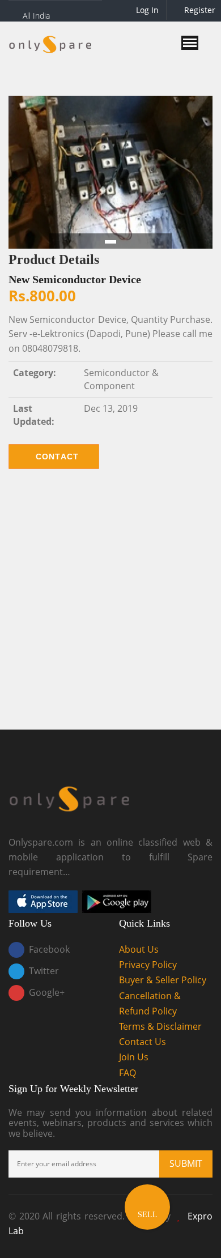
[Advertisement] (110, 607)
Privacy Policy (148, 964)
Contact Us (142, 1041)
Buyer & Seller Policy (162, 980)
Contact (57, 456)
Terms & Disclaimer (160, 1026)
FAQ (127, 1073)
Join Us (133, 1057)
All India (36, 15)
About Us (139, 949)
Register (198, 10)
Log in (146, 10)
